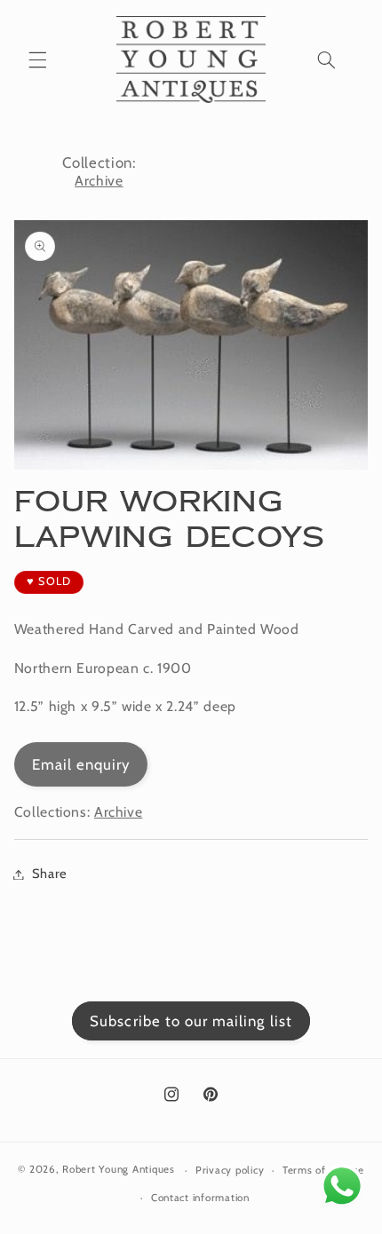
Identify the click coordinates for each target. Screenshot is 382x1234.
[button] (37, 59)
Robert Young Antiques (118, 1170)
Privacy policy (229, 1170)
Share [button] (50, 874)
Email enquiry (81, 764)
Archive (99, 180)
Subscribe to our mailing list (190, 1021)
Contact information (200, 1197)
